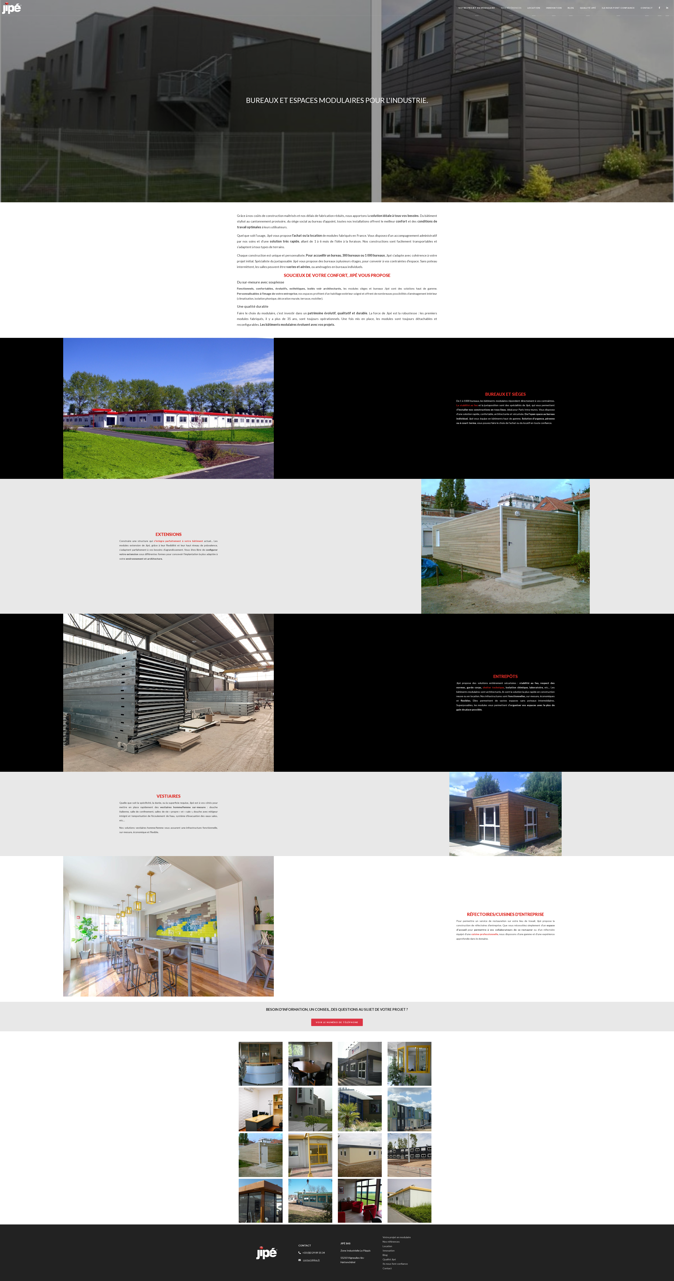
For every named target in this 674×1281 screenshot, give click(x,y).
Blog (385, 1254)
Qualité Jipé (389, 1259)
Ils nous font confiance (395, 1263)
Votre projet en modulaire (397, 1237)
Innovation (389, 1250)
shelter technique (493, 687)
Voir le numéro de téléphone (337, 1022)
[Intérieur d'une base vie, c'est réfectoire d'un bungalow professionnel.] (168, 926)
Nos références (391, 1241)
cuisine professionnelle (484, 934)
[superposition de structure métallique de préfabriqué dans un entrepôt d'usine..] (168, 692)
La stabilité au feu (467, 405)
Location (387, 1246)
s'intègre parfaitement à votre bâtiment (178, 540)
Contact (387, 1268)
